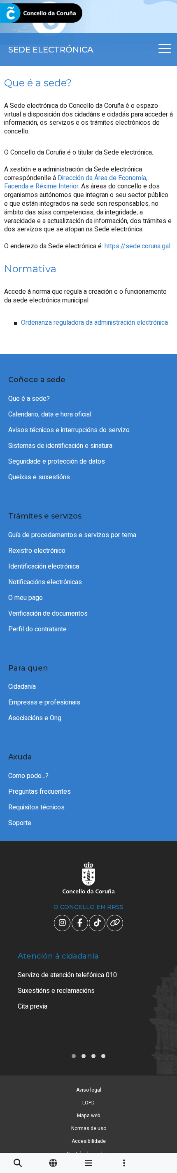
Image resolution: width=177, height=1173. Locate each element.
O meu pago (25, 598)
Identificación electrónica (43, 566)
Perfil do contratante (37, 629)
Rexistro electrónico (36, 551)
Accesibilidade (89, 1141)
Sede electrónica (50, 50)
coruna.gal (25, 13)
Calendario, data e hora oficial (49, 414)
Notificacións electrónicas (45, 582)
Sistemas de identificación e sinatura (60, 446)
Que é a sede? (29, 399)
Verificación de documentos (48, 614)
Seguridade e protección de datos (56, 461)
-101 (157, 1098)
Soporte (19, 823)
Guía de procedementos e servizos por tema (72, 535)
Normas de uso (88, 1128)
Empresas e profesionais (44, 702)
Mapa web (88, 1115)
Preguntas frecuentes (39, 792)
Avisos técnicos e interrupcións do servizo (69, 430)
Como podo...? (28, 776)
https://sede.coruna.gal (137, 246)
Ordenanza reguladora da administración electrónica (94, 323)
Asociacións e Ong (34, 718)
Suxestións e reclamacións (56, 991)
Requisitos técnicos (36, 807)
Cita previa (32, 1006)
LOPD (88, 1102)
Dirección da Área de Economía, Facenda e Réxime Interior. (75, 182)
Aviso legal (88, 1090)
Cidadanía (22, 687)
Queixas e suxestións (39, 477)
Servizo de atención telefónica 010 (67, 975)
